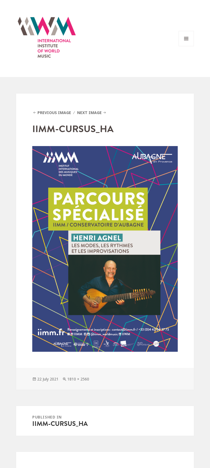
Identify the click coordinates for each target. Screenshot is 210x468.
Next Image (89, 112)
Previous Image (54, 112)
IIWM (46, 38)
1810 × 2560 (78, 379)
